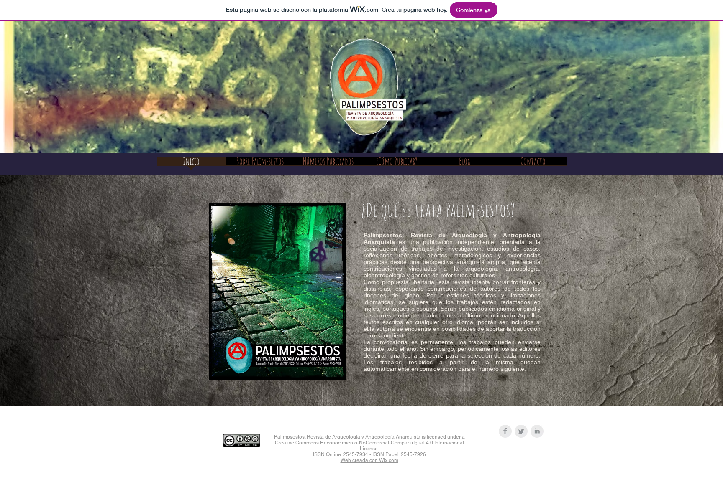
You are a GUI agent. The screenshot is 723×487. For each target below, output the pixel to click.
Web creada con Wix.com (369, 460)
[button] (260, 164)
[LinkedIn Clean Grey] (537, 431)
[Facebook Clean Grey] (505, 431)
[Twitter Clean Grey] (521, 431)
